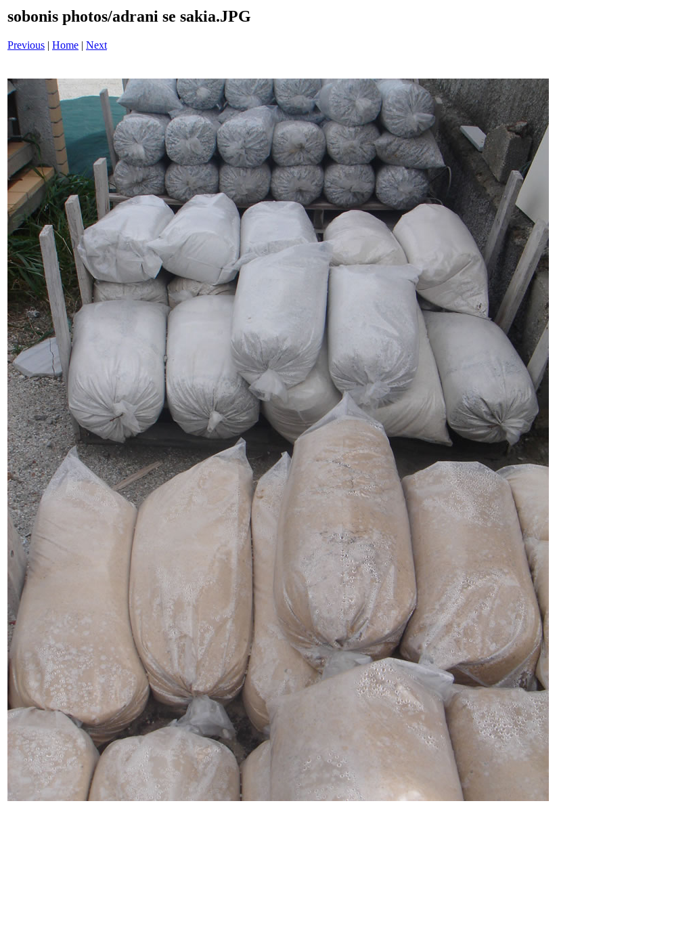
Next (96, 45)
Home (65, 45)
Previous (26, 45)
